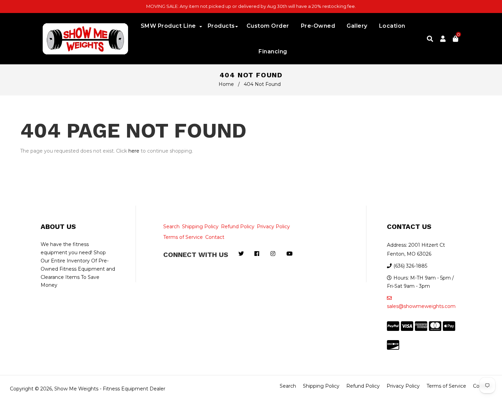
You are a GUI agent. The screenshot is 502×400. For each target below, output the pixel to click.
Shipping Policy (200, 226)
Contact (214, 237)
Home (226, 84)
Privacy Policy (273, 226)
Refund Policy (237, 226)
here (133, 151)
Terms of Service (183, 237)
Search (171, 226)
